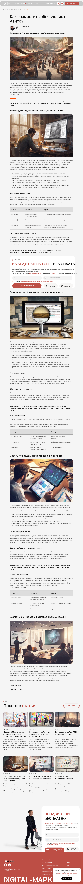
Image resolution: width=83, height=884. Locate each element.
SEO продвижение (35, 273)
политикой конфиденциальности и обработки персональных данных (37, 281)
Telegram (52, 286)
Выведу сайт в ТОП (30, 264)
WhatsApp (67, 286)
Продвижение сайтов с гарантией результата (59, 823)
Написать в (67, 285)
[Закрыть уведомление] (79, 869)
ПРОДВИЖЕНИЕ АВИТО (17, 9)
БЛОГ (27, 9)
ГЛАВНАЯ (5, 9)
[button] (72, 3)
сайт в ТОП (55, 273)
